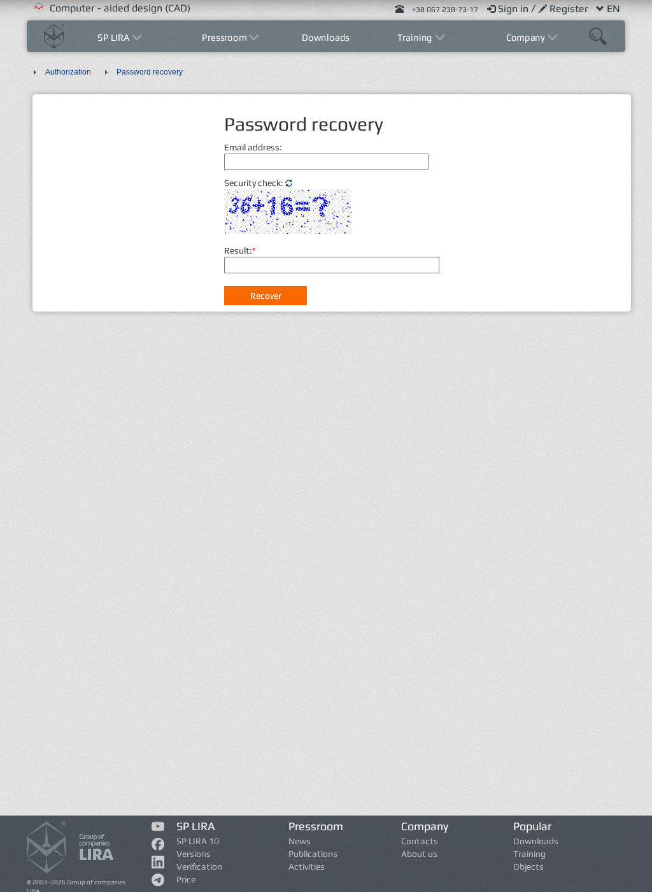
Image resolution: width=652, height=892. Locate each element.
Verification (199, 866)
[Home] (54, 34)
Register (570, 9)
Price (185, 879)
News (299, 841)
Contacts (419, 841)
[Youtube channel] (157, 828)
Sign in (514, 9)
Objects (528, 866)
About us (419, 854)
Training (529, 854)
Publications (312, 854)
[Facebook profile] (157, 847)
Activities (306, 866)
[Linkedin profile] (157, 865)
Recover (265, 296)
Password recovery (150, 72)
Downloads (326, 37)
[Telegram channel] (157, 882)
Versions (193, 854)
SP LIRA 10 (197, 841)
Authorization (68, 72)
